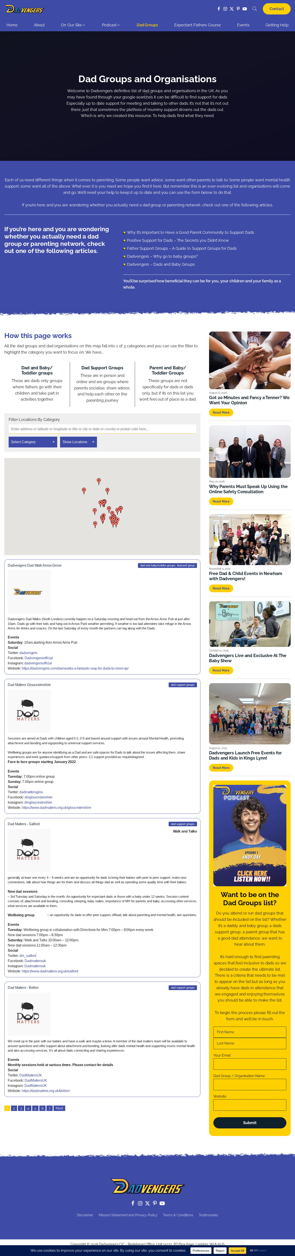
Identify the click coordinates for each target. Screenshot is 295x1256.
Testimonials (208, 1215)
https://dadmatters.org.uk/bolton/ (46, 1091)
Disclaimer (85, 1215)
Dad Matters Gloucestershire (29, 685)
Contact (277, 8)
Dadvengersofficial (39, 658)
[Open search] (255, 8)
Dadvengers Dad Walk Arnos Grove (35, 565)
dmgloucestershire (38, 797)
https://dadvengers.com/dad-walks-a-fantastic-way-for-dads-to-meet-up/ (75, 668)
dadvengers (28, 653)
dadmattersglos (31, 792)
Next (59, 1108)
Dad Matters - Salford (24, 824)
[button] (73, 26)
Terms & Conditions (178, 1215)
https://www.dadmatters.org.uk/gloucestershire (56, 807)
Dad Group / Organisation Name (240, 1076)
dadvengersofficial (38, 663)
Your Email (222, 1055)
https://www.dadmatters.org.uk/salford (50, 971)
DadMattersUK (30, 1075)
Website (219, 1096)
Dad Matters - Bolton (23, 987)
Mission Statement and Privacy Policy (128, 1215)
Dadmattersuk (35, 961)
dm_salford (27, 955)
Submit (250, 1122)
